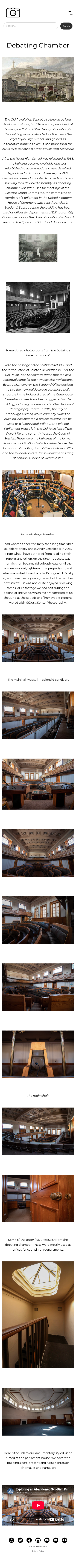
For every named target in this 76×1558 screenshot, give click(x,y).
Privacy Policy (38, 1551)
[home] (13, 12)
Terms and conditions (38, 1546)
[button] (70, 12)
